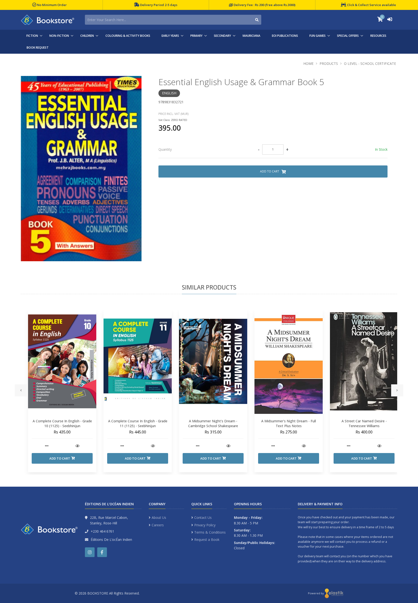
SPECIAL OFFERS (348, 36)
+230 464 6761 (102, 531)
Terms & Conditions (210, 532)
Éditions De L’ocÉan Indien (111, 539)
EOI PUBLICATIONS (285, 36)
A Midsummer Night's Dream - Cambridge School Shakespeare (213, 423)
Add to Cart (270, 171)
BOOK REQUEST (38, 47)
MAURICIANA (251, 36)
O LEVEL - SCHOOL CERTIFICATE (370, 63)
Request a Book (206, 539)
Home (308, 63)
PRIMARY (196, 36)
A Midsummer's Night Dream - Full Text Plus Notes (288, 423)
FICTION (32, 36)
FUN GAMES (317, 36)
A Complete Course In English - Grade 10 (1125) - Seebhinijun (62, 423)
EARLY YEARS (170, 36)
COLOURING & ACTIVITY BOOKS (127, 36)
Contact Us (203, 517)
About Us (159, 517)
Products (329, 63)
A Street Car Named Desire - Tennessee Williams (364, 423)
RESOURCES (378, 36)
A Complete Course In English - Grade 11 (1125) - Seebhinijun (137, 423)
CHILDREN (87, 36)
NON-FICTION (59, 36)
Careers (158, 525)
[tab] (273, 149)
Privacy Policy (205, 525)
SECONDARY (222, 36)
